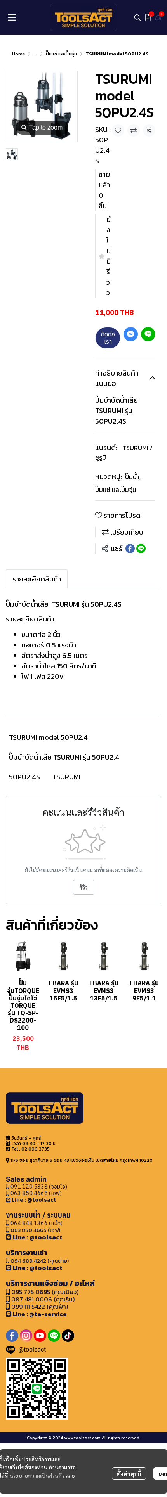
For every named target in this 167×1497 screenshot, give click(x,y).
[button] (137, 17)
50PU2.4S (24, 777)
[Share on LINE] (141, 548)
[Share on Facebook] (130, 548)
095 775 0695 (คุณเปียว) (44, 1291)
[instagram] (26, 1335)
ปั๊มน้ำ (133, 476)
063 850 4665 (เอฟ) (35, 1193)
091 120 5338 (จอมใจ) (38, 1186)
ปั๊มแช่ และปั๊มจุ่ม (61, 53)
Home (18, 53)
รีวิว (84, 887)
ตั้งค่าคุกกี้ (129, 1473)
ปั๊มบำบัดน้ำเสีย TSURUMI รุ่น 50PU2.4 (64, 757)
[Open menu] (11, 17)
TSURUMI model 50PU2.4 (48, 737)
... (35, 53)
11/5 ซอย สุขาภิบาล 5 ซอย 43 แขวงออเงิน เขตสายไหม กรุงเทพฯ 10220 (81, 1160)
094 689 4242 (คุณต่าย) (39, 1260)
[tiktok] (68, 1335)
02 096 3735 (35, 1149)
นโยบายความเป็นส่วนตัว (37, 1475)
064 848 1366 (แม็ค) (36, 1223)
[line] (54, 1335)
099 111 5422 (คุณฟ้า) (39, 1306)
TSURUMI (66, 777)
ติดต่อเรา (108, 337)
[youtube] (40, 1335)
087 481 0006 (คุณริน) (43, 1299)
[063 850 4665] (9, 1199)
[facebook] (12, 1335)
